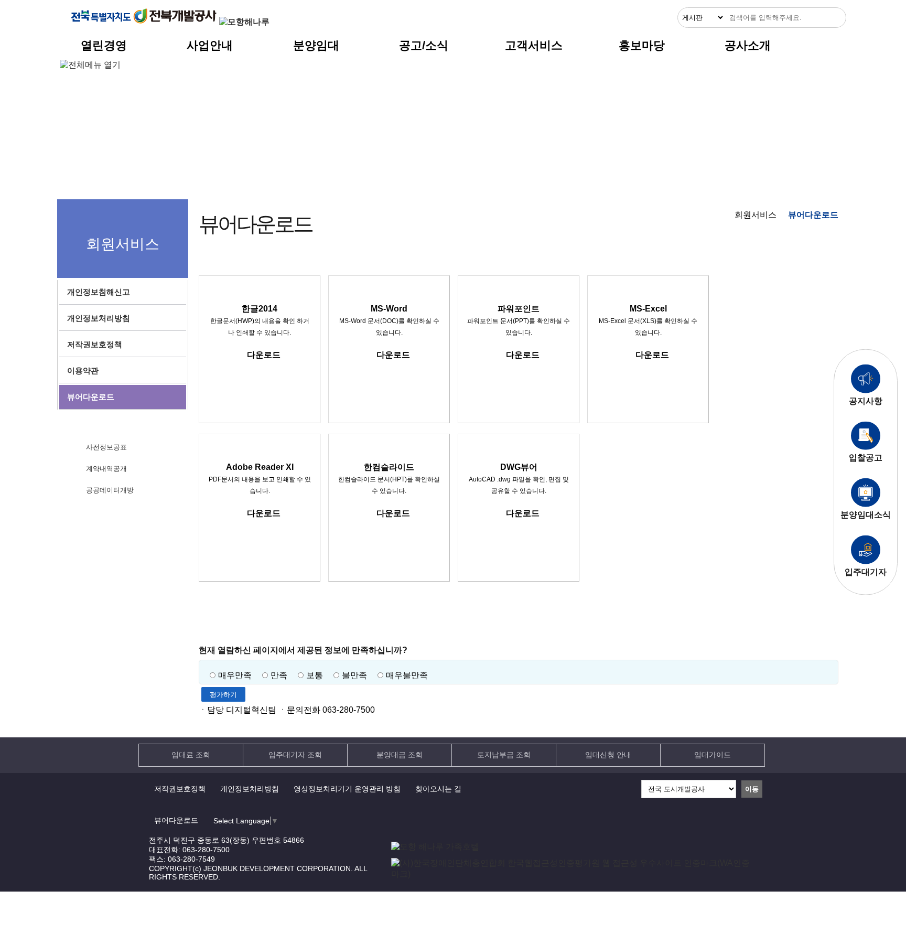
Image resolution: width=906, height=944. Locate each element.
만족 (279, 675)
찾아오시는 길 (438, 789)
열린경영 (104, 45)
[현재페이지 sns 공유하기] (806, 260)
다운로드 (264, 354)
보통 (314, 675)
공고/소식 (423, 45)
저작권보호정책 (180, 789)
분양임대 (316, 45)
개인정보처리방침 (249, 789)
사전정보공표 (106, 447)
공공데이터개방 (110, 490)
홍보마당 (642, 45)
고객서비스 (534, 45)
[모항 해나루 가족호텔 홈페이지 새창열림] (435, 846)
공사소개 (748, 45)
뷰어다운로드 (176, 820)
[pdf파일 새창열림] (574, 874)
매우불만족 (407, 675)
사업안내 (210, 45)
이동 (752, 789)
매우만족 (235, 675)
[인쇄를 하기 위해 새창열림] (827, 260)
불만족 (354, 675)
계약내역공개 (106, 469)
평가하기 (223, 695)
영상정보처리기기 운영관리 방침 (347, 789)
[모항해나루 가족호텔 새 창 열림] (244, 21)
